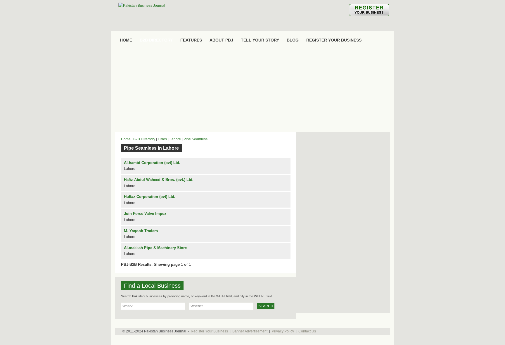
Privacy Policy (283, 331)
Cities (162, 139)
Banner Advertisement (249, 331)
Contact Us (307, 331)
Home (126, 139)
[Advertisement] (252, 89)
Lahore (175, 139)
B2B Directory (144, 139)
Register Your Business (209, 331)
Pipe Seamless (195, 139)
